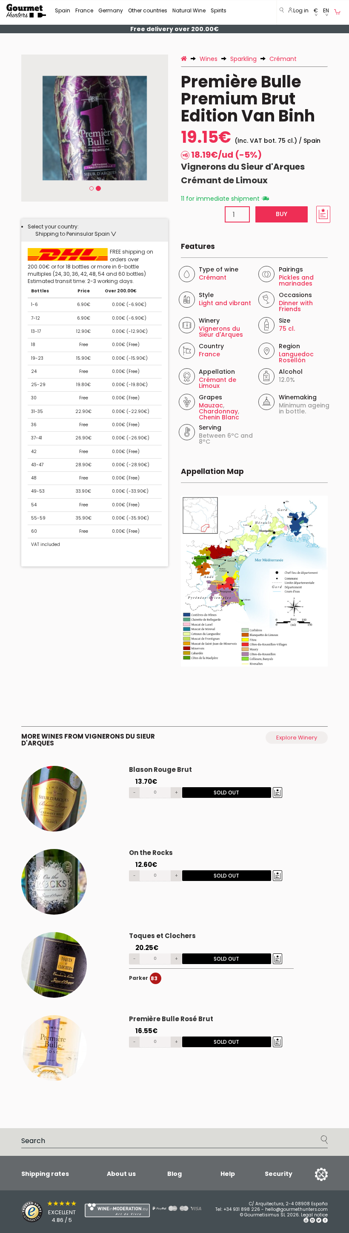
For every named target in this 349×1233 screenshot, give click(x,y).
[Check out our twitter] (318, 1221)
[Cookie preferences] (311, 1173)
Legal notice (314, 1215)
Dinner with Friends (296, 306)
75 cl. (287, 328)
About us (121, 1173)
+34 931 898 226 (241, 1209)
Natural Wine (189, 10)
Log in (300, 10)
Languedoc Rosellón (296, 357)
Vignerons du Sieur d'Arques (243, 167)
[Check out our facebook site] (325, 1221)
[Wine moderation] (100, 1210)
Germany (110, 10)
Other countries (147, 10)
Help (227, 1173)
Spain (62, 10)
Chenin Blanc (219, 417)
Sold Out (227, 792)
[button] (315, 12)
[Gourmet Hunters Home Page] (26, 10)
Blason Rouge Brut (160, 769)
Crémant (212, 277)
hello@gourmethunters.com (296, 1209)
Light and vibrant (225, 303)
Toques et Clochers (162, 935)
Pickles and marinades (296, 280)
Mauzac (211, 405)
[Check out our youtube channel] (306, 1221)
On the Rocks (151, 852)
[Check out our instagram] (312, 1221)
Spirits (218, 10)
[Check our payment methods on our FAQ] (170, 1208)
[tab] (94, 230)
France (84, 10)
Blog (174, 1173)
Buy (281, 214)
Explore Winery (296, 737)
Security (278, 1173)
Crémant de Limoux (224, 180)
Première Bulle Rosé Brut (171, 1018)
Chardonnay (218, 411)
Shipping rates (45, 1173)
